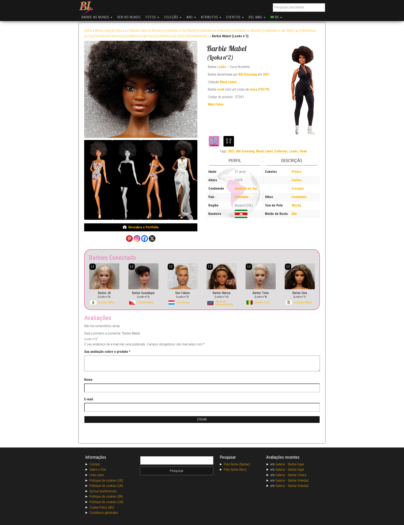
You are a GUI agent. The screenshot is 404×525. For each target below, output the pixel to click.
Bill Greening (247, 74)
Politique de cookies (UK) (106, 486)
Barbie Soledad (298, 480)
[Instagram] (137, 238)
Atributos (210, 17)
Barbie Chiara (297, 475)
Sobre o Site (97, 470)
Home (88, 31)
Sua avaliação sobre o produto (107, 352)
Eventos (234, 17)
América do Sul (246, 189)
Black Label (228, 82)
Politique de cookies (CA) (106, 502)
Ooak (303, 151)
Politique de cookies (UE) (106, 480)
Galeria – (281, 464)
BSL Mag (256, 17)
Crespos (298, 189)
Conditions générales (103, 513)
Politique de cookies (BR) (106, 496)
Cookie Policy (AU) (101, 507)
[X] (152, 238)
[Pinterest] (129, 238)
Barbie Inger (296, 464)
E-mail (88, 399)
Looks (221, 67)
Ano (190, 17)
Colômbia (242, 197)
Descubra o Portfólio (143, 227)
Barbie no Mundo (95, 17)
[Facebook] (144, 238)
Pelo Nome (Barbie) (237, 464)
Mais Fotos (216, 104)
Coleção (171, 17)
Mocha (296, 205)
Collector (281, 151)
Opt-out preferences (103, 491)
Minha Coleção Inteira (109, 31)
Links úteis (96, 475)
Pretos (296, 172)
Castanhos (299, 197)
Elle (294, 214)
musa (253, 89)
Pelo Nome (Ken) (235, 470)
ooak (220, 89)
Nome (88, 380)
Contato (94, 464)
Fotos (151, 17)
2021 (266, 74)
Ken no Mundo (129, 17)
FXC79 (263, 89)
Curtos (296, 180)
